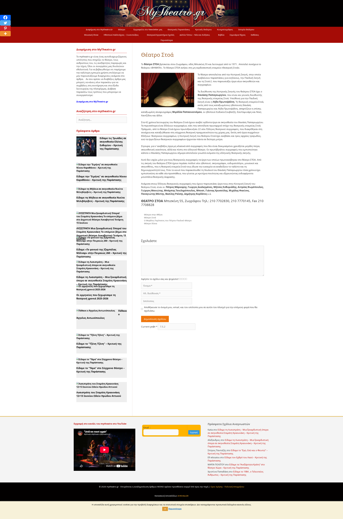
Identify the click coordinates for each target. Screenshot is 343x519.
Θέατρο (121, 29)
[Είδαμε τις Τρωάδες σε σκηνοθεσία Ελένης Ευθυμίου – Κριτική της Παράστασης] (86, 154)
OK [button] (165, 509)
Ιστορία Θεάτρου (246, 29)
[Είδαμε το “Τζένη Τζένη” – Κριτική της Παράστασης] (100, 338)
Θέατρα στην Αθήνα (153, 214)
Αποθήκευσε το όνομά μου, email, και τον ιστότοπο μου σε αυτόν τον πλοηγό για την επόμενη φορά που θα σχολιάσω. (200, 309)
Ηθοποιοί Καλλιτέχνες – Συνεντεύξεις (121, 34)
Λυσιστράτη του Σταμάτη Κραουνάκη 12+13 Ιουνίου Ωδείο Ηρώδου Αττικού (98, 394)
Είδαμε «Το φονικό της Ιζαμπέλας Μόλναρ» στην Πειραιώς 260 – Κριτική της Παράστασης (101, 253)
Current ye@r (149, 326)
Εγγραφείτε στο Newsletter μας (147, 29)
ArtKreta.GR (183, 495)
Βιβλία (221, 34)
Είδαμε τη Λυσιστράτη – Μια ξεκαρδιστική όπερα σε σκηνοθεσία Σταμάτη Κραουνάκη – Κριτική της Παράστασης (101, 280)
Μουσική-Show (91, 34)
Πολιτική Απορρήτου (234, 486)
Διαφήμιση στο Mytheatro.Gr (99, 29)
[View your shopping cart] (181, 40)
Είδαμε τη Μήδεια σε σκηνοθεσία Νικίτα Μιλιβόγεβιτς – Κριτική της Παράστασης (100, 199)
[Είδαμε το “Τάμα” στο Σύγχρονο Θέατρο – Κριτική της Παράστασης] (100, 362)
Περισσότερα (167, 40)
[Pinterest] (5, 28)
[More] (5, 33)
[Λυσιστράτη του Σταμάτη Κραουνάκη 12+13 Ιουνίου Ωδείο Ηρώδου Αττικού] (100, 386)
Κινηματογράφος (225, 29)
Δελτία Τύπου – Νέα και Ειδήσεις (195, 34)
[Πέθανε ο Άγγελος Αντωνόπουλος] (95, 310)
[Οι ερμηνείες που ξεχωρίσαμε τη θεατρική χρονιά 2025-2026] (100, 289)
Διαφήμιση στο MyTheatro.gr (92, 101)
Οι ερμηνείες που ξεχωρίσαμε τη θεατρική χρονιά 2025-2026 (96, 296)
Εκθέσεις (255, 34)
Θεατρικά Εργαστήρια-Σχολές (160, 34)
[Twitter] (5, 23)
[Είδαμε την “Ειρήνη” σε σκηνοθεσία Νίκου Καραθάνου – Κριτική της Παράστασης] (100, 170)
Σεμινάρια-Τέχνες (237, 34)
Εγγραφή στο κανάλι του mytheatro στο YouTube (100, 423)
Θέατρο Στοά (150, 217)
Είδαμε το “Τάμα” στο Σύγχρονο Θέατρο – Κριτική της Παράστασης (100, 369)
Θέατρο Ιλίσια (150, 223)
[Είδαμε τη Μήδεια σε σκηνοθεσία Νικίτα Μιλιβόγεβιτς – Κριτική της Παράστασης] (100, 192)
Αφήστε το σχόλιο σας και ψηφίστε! (159, 279)
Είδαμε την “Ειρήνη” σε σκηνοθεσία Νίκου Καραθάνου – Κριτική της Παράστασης (101, 178)
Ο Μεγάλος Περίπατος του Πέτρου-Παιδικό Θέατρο (168, 220)
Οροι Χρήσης (216, 486)
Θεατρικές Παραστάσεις (179, 29)
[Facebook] (5, 17)
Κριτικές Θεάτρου (203, 29)
